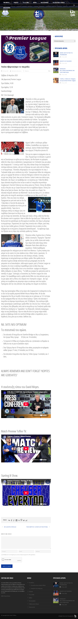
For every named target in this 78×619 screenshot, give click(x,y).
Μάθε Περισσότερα (5, 596)
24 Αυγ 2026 (64, 74)
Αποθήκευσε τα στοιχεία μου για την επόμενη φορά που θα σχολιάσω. (19, 554)
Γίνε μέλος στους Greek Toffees (38, 585)
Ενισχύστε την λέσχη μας (36, 588)
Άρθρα (35, 2)
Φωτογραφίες (44, 2)
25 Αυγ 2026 (64, 57)
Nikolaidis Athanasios (17, 71)
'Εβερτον (27, 71)
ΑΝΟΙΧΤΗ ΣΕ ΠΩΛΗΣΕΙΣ (66, 61)
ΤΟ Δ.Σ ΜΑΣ (26, 2)
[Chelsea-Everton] (26, 49)
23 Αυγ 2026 (64, 83)
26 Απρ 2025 (5, 71)
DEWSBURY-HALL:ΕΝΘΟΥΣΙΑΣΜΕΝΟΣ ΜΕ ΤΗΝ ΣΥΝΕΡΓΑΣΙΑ (67, 70)
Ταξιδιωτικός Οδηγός (59, 2)
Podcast (16, 2)
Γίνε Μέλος (6, 2)
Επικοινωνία (6, 8)
